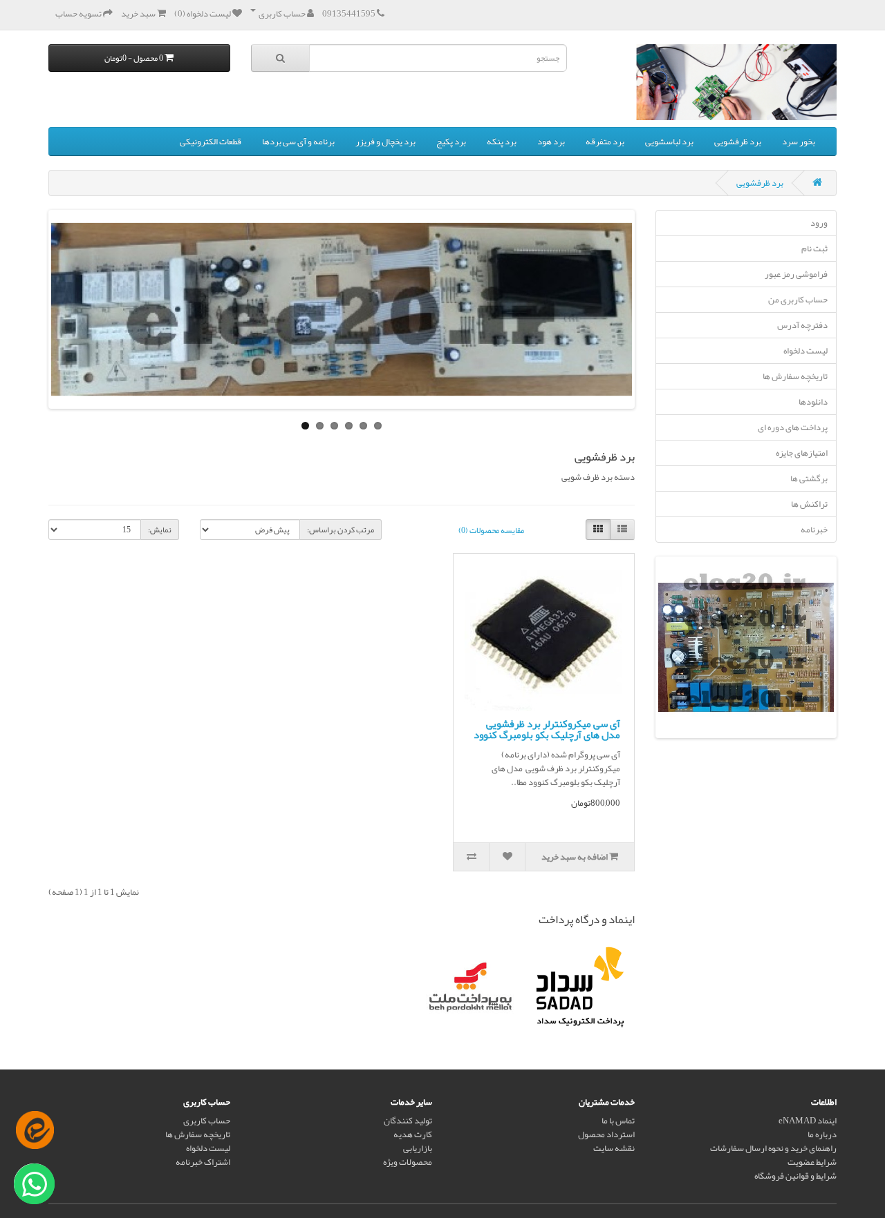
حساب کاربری (206, 1121)
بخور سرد (798, 142)
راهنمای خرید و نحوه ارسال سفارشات (773, 1148)
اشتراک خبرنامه (203, 1162)
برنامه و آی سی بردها (298, 142)
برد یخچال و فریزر (385, 142)
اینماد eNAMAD (808, 1121)
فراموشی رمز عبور (796, 274)
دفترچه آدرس (802, 325)
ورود (819, 223)
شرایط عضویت (812, 1162)
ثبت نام (814, 249)
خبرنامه (814, 530)
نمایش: (159, 529)
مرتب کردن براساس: (340, 529)
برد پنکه (501, 142)
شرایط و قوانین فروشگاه (795, 1176)
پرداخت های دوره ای (793, 427)
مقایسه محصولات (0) (491, 530)
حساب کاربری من (798, 300)
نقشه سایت (614, 1148)
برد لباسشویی (669, 142)
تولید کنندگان (408, 1121)
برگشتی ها (809, 478)
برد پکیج (451, 142)
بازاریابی (417, 1148)
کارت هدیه (412, 1134)
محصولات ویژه (407, 1162)
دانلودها (813, 402)
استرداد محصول (606, 1134)
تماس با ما (618, 1121)
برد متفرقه (605, 142)
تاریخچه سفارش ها (795, 376)
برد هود (551, 142)
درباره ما (822, 1134)
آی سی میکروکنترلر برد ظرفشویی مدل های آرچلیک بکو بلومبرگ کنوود (547, 729)
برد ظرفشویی (737, 142)
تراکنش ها (809, 504)
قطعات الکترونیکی (210, 142)
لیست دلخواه (805, 351)
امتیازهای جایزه (802, 453)
